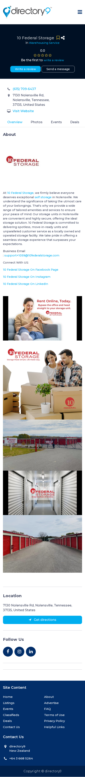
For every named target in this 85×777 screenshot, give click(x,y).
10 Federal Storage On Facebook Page (30, 269)
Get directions (44, 620)
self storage (43, 197)
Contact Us (11, 727)
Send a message (58, 69)
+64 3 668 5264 (21, 758)
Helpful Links (54, 727)
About (49, 697)
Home (8, 697)
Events (56, 122)
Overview (14, 122)
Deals (74, 122)
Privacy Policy (54, 721)
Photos (36, 122)
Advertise (51, 703)
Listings (8, 703)
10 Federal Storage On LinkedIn (25, 284)
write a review (54, 60)
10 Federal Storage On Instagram (26, 277)
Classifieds (11, 715)
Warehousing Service (44, 43)
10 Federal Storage (20, 193)
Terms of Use (54, 715)
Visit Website (23, 111)
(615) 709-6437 (24, 89)
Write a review (25, 69)
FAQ (47, 709)
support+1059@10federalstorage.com (31, 255)
